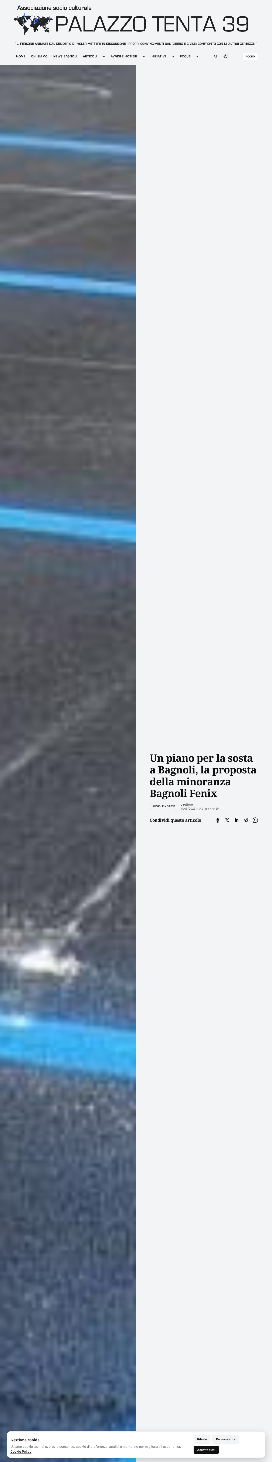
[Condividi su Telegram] (246, 820)
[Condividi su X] (227, 820)
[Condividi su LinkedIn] (236, 820)
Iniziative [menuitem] (158, 56)
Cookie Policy (20, 1451)
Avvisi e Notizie (163, 806)
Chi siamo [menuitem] (39, 56)
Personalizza (225, 1439)
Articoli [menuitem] (90, 56)
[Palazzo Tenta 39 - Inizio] (136, 24)
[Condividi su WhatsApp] (255, 820)
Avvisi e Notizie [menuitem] (124, 56)
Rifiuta (202, 1439)
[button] (197, 56)
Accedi (250, 56)
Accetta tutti (206, 1450)
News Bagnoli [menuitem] (65, 56)
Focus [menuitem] (185, 56)
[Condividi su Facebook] (218, 820)
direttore (187, 804)
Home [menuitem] (20, 56)
